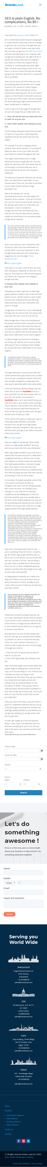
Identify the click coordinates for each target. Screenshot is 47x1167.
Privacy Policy (37, 1163)
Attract (34, 26)
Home (7, 1106)
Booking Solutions (13, 1121)
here (36, 35)
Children (27, 780)
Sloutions (8, 1110)
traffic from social (35, 51)
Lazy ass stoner (23, 35)
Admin (9, 26)
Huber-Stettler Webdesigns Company (19, 1157)
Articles (28, 26)
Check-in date (10, 746)
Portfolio (8, 1134)
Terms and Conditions (21, 1163)
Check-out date (11, 755)
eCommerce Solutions (15, 1115)
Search (23, 792)
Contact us (9, 1129)
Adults (7, 780)
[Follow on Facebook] (19, 1141)
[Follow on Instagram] (23, 1141)
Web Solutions (12, 1118)
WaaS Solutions (12, 1125)
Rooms (7, 765)
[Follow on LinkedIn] (28, 1141)
